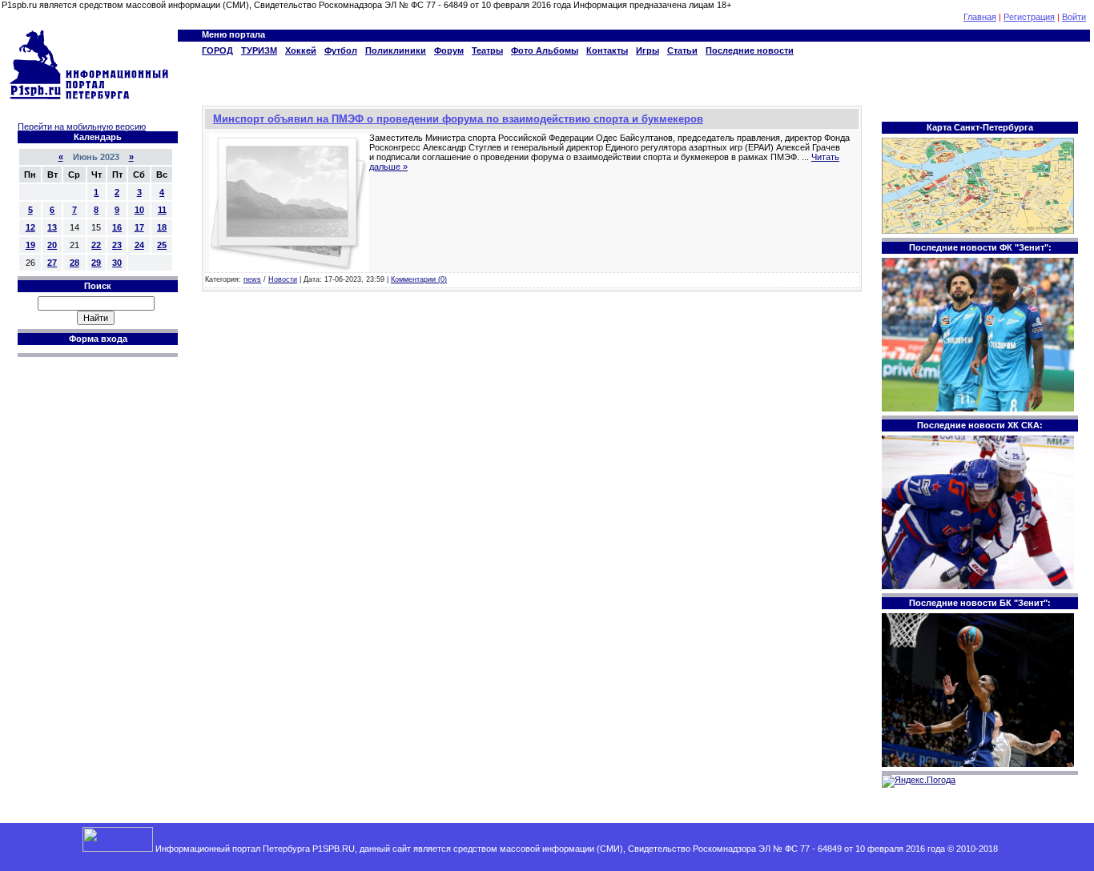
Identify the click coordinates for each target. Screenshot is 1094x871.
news (252, 279)
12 (30, 227)
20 (52, 245)
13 (52, 227)
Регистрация (1029, 17)
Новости (282, 279)
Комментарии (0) (419, 279)
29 (96, 262)
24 (139, 245)
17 (139, 227)
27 (52, 262)
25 (162, 245)
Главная (979, 17)
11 (162, 210)
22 (96, 245)
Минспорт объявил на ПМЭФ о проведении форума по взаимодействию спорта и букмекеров (458, 119)
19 (30, 245)
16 (117, 227)
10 (139, 210)
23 (117, 245)
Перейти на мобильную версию (82, 126)
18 (162, 227)
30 (117, 262)
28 (74, 262)
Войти (1074, 17)
